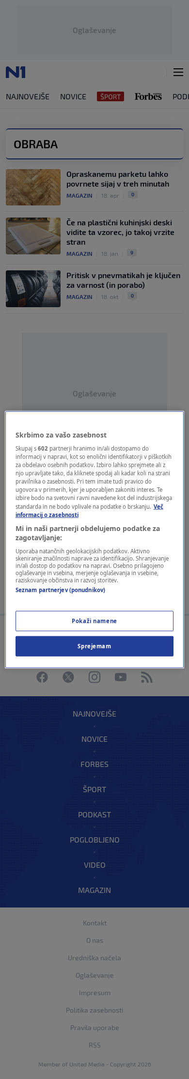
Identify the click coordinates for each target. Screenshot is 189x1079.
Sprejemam (94, 646)
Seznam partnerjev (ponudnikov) (60, 590)
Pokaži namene (94, 621)
